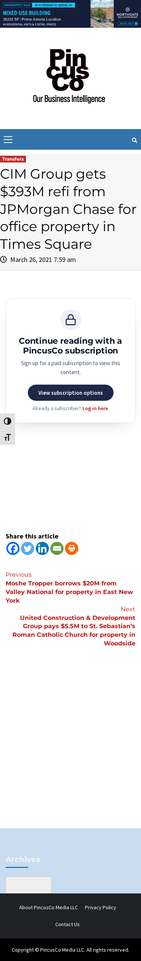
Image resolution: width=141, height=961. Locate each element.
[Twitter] (27, 548)
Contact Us (67, 924)
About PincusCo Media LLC (48, 907)
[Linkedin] (42, 548)
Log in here (95, 408)
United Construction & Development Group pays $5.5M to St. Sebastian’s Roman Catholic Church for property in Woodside (73, 626)
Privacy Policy (100, 907)
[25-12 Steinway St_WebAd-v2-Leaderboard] (70, 13)
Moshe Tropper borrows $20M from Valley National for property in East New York (69, 587)
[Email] (57, 548)
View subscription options (70, 392)
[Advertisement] (70, 750)
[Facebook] (13, 548)
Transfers (13, 159)
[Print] (71, 548)
